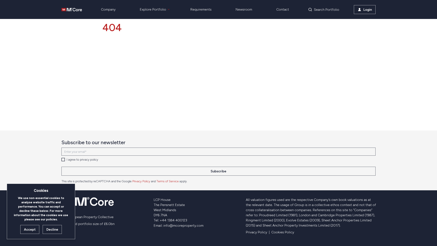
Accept (30, 229)
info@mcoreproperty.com (183, 225)
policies (51, 219)
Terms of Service (167, 181)
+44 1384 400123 (173, 220)
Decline (52, 229)
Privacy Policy (141, 181)
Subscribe (218, 171)
